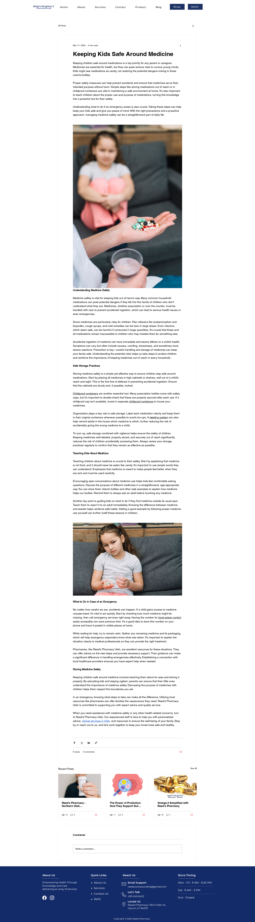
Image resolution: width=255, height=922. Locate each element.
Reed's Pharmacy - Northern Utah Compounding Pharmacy (77, 804)
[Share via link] (96, 742)
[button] (193, 26)
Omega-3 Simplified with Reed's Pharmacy (173, 804)
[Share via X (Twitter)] (81, 742)
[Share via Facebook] (74, 742)
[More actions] (180, 45)
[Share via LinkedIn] (88, 742)
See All (193, 768)
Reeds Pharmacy (141, 918)
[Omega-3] (175, 786)
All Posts (62, 25)
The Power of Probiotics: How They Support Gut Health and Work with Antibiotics (125, 804)
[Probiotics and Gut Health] (127, 786)
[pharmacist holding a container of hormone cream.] (79, 786)
